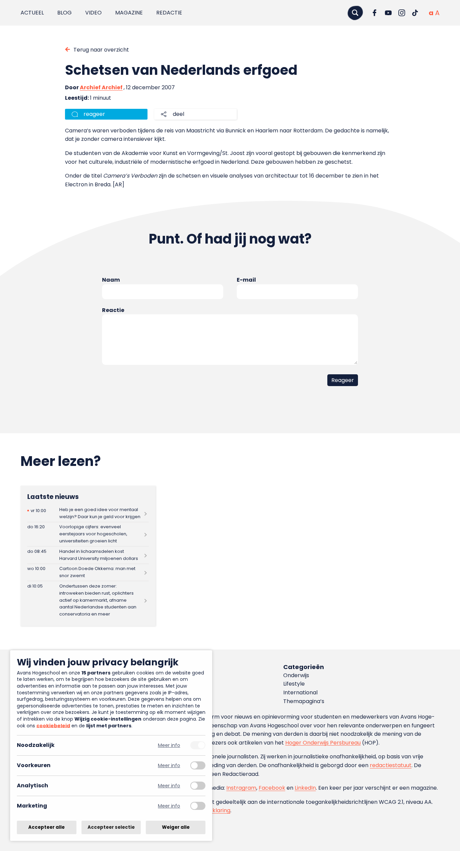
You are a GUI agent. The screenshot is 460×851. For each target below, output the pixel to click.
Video (93, 13)
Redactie (169, 13)
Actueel (32, 13)
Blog (64, 13)
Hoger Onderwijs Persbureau (323, 743)
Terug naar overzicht (101, 50)
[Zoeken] (355, 12)
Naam (111, 280)
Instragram (241, 788)
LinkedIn (305, 788)
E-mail (246, 280)
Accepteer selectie (111, 827)
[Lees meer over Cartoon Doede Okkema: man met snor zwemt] (88, 572)
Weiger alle (176, 827)
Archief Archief (101, 87)
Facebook (272, 788)
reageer (94, 114)
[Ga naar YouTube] (388, 13)
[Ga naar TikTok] (415, 13)
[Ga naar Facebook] (375, 13)
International (300, 692)
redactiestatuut (391, 765)
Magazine (129, 13)
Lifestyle (294, 684)
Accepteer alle (46, 827)
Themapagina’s (303, 701)
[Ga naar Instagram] (401, 13)
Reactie (113, 310)
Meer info (169, 745)
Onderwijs (296, 675)
